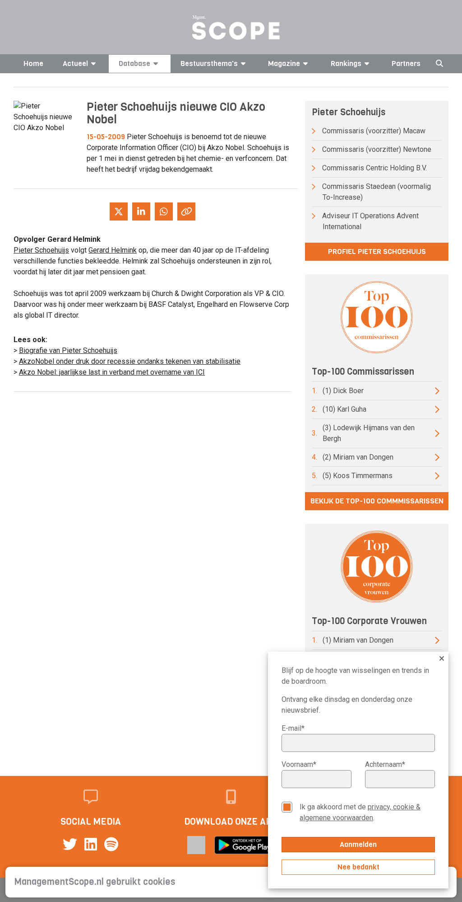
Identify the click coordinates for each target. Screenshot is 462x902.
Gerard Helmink (112, 250)
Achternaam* (385, 764)
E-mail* (293, 728)
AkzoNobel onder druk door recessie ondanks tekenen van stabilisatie (129, 361)
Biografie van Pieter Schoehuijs (68, 350)
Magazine (284, 63)
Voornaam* (299, 764)
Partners (406, 63)
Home (33, 63)
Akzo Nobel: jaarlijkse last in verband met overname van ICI (112, 372)
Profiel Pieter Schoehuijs (377, 251)
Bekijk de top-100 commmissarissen (377, 501)
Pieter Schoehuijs (41, 250)
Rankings (346, 63)
